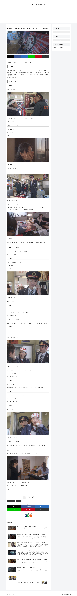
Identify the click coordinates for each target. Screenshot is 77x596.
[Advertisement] (38, 15)
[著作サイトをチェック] (26, 515)
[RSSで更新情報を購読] (30, 515)
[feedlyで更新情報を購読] (28, 515)
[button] (45, 56)
